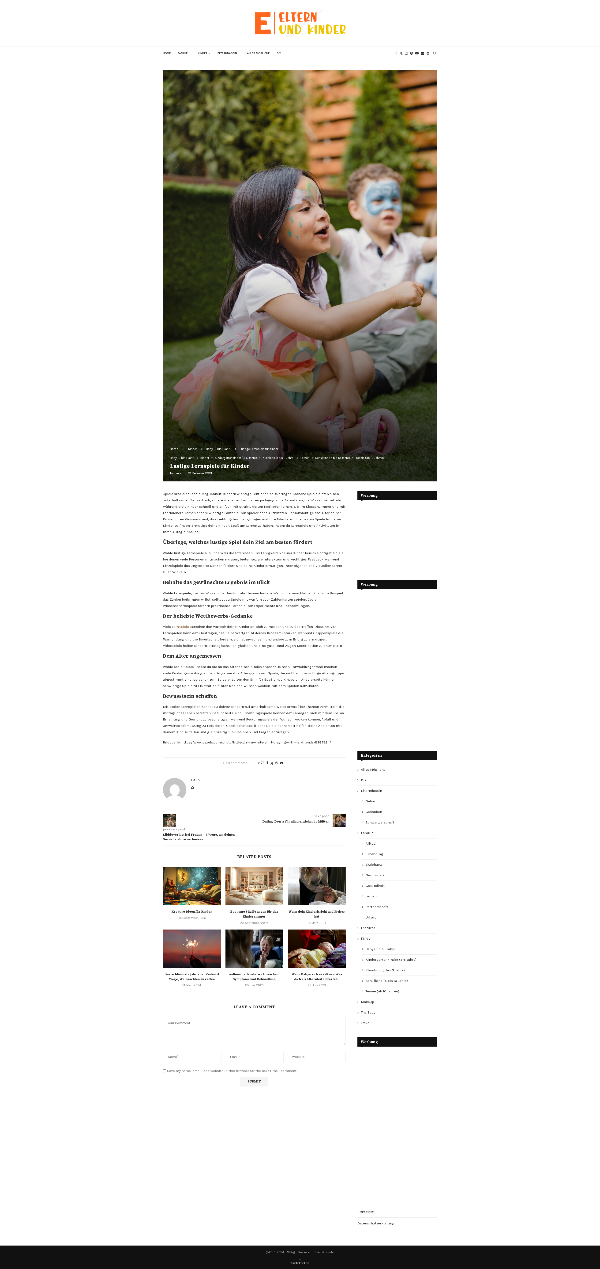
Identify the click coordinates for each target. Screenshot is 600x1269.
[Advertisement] (392, 536)
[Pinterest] (411, 53)
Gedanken (374, 812)
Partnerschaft (377, 907)
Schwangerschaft (380, 822)
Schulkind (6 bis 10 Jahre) (387, 981)
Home (167, 53)
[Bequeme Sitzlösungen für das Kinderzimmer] (254, 886)
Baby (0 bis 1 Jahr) (218, 449)
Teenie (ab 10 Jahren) (382, 991)
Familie (183, 53)
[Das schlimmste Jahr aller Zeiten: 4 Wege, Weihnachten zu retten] (192, 949)
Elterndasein (227, 53)
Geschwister (376, 875)
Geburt (371, 801)
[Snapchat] (428, 53)
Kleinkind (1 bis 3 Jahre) (385, 970)
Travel (366, 1023)
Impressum (366, 1211)
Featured (368, 928)
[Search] (434, 53)
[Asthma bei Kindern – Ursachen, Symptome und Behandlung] (254, 949)
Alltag (371, 843)
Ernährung (374, 854)
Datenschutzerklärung (375, 1223)
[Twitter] (401, 53)
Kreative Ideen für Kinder (191, 912)
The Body (368, 1012)
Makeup (367, 1002)
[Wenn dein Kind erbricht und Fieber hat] (317, 886)
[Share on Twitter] (272, 763)
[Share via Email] (281, 763)
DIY (279, 53)
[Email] (422, 53)
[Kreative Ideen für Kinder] (192, 886)
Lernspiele (180, 627)
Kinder (202, 53)
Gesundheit (375, 886)
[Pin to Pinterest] (276, 763)
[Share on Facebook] (267, 763)
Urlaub (371, 917)
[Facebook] (396, 53)
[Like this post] (262, 763)
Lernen (371, 896)
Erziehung (374, 864)
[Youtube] (417, 53)
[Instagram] (406, 53)
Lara (177, 473)
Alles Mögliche (258, 53)
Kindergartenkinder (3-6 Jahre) (391, 959)
